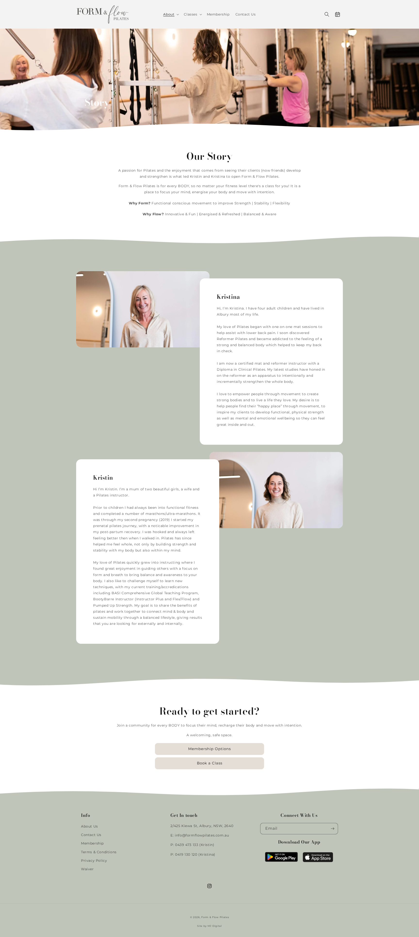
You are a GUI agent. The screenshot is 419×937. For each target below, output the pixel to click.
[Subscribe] (332, 828)
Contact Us (91, 835)
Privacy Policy (94, 860)
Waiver (87, 869)
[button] (170, 14)
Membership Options (209, 748)
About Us (89, 826)
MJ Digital (215, 926)
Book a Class (209, 763)
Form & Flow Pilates (215, 917)
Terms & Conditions (99, 852)
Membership (92, 843)
